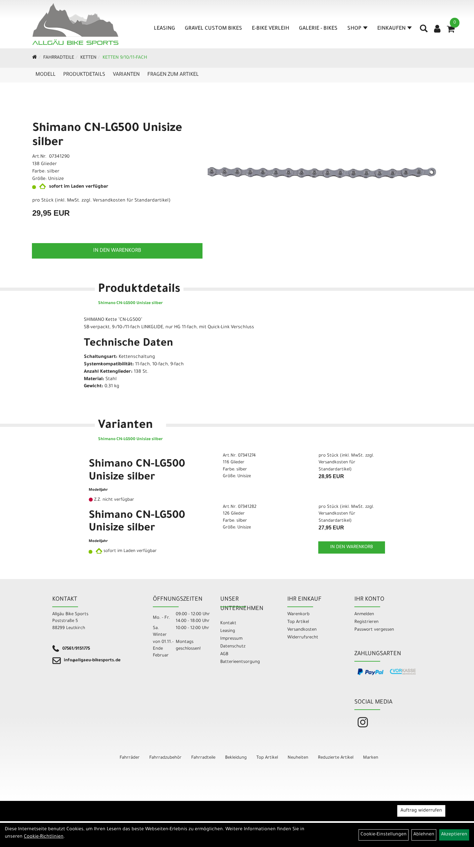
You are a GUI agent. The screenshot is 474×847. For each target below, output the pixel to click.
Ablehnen (423, 834)
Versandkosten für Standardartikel (131, 200)
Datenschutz (232, 646)
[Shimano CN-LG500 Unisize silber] (322, 172)
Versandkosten (302, 629)
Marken (370, 757)
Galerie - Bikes (318, 29)
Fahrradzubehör (165, 757)
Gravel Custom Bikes (213, 29)
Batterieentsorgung (240, 662)
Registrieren (366, 622)
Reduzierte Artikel (335, 757)
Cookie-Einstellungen (383, 834)
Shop (354, 29)
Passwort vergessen (374, 629)
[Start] (34, 58)
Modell (45, 75)
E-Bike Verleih (270, 29)
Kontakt (228, 623)
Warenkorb (298, 614)
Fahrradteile (58, 58)
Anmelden (364, 614)
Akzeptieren (454, 834)
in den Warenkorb (117, 251)
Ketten (88, 58)
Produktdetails (84, 75)
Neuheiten (298, 757)
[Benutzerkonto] (437, 29)
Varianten (126, 75)
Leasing (164, 29)
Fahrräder (130, 757)
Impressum (231, 638)
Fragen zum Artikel (173, 75)
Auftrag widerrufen (421, 810)
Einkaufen (391, 29)
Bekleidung (236, 757)
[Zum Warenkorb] (451, 31)
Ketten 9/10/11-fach (125, 58)
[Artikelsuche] (424, 31)
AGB (224, 654)
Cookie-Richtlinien (44, 837)
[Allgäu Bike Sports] (75, 24)
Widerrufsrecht (302, 637)
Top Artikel (298, 622)
